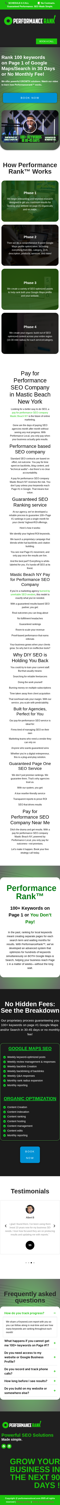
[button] (30, 126)
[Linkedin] (9, 1446)
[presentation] (5, 1226)
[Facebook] (3, 1446)
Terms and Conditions (43, 1502)
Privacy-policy (23, 1502)
